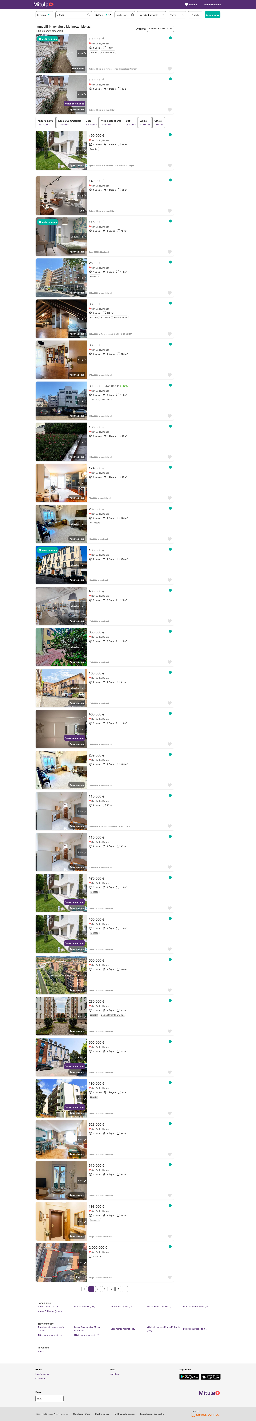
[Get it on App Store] (211, 1377)
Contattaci (114, 1373)
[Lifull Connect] (206, 1415)
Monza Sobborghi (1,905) (50, 1311)
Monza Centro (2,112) (48, 1306)
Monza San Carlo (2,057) (122, 1306)
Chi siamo (40, 1378)
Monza (41, 1351)
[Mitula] (43, 4)
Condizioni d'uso (81, 1413)
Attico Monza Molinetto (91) (51, 1335)
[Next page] (125, 1289)
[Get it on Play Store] (189, 1377)
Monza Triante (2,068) (84, 1306)
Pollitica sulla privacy (124, 1413)
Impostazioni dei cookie (152, 1413)
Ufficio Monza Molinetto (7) (86, 1335)
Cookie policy (102, 1413)
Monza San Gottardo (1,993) (196, 1306)
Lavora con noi (42, 1373)
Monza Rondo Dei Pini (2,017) (161, 1306)
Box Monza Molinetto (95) (195, 1328)
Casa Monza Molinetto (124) (124, 1328)
